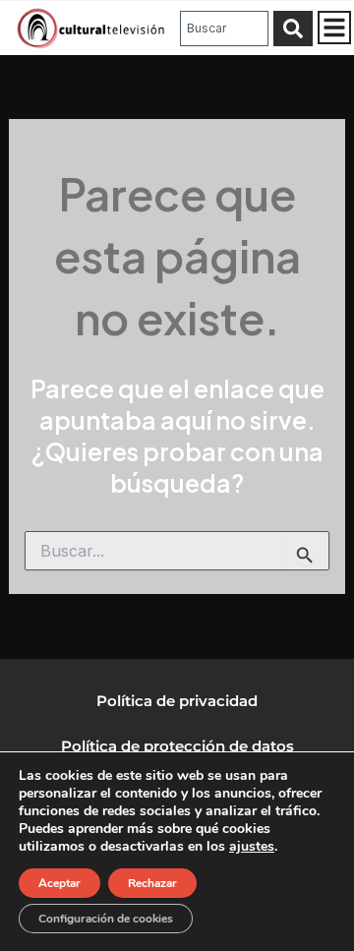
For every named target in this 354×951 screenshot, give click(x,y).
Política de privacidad (177, 700)
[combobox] (224, 28)
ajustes (251, 847)
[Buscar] (293, 28)
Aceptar (59, 883)
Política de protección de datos (177, 746)
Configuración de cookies (105, 918)
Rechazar (152, 883)
